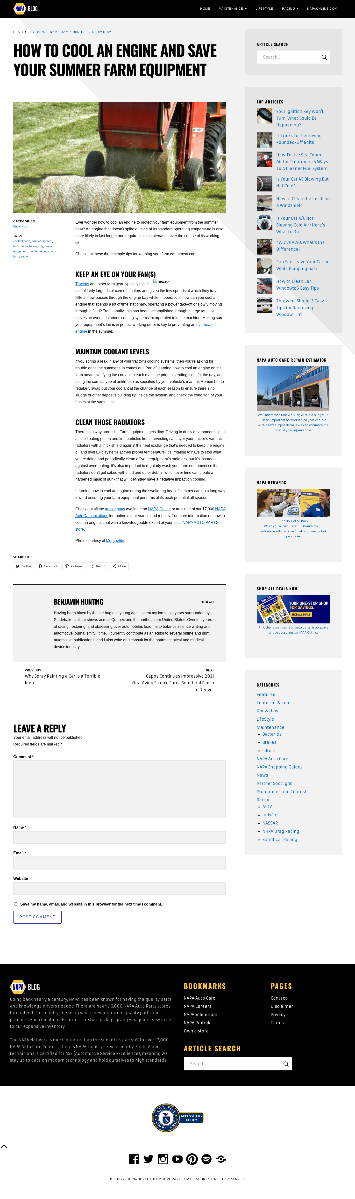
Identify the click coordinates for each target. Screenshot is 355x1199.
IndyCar (270, 814)
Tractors (82, 284)
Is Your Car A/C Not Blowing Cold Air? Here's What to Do (300, 225)
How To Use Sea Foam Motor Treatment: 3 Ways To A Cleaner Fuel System (302, 162)
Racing (288, 8)
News (262, 775)
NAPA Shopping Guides (280, 767)
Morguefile (115, 541)
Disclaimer (282, 1006)
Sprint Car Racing (280, 839)
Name (19, 827)
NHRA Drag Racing (281, 831)
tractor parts (115, 509)
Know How (101, 32)
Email (19, 853)
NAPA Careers (197, 1006)
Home (205, 8)
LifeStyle (264, 8)
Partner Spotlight (274, 783)
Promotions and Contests (283, 791)
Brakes (269, 742)
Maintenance (231, 8)
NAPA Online (159, 509)
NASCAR (270, 823)
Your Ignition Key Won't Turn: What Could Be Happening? (300, 118)
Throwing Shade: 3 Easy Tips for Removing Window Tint (300, 308)
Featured (266, 694)
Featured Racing (274, 702)
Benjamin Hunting (71, 32)
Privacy (278, 1014)
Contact (279, 998)
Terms (277, 1022)
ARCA (268, 806)
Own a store (196, 1031)
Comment (23, 757)
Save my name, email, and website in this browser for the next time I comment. (91, 904)
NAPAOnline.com (322, 8)
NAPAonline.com (200, 1014)
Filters (269, 750)
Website (20, 879)
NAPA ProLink (197, 1022)
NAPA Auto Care (272, 758)
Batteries (272, 734)
